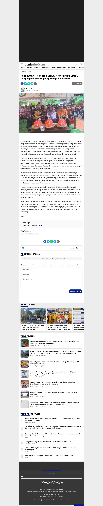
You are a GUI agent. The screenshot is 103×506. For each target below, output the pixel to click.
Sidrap (30, 71)
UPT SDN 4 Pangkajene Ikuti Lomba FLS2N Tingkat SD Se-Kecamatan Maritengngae (50, 449)
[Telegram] (31, 83)
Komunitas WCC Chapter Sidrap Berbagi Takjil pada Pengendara (49, 455)
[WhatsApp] (28, 83)
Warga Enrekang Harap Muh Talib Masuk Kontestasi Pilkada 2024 (49, 442)
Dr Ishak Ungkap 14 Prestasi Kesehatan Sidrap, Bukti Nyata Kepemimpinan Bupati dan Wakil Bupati (53, 373)
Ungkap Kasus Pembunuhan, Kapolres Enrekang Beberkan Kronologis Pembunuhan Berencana (52, 383)
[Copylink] (35, 83)
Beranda (23, 71)
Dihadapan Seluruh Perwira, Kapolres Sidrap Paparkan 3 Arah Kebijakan (53, 393)
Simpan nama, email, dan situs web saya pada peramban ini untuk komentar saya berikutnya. (51, 265)
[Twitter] (25, 83)
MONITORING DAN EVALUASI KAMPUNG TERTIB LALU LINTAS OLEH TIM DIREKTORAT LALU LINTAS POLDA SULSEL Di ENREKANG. (33, 330)
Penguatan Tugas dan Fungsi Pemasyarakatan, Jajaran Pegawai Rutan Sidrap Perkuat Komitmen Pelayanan (54, 403)
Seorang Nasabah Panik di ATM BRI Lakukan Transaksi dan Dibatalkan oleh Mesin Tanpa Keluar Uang (52, 435)
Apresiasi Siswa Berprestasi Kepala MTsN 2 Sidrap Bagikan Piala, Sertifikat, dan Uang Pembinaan (55, 342)
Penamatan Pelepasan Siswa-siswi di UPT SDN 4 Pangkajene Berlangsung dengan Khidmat (30, 234)
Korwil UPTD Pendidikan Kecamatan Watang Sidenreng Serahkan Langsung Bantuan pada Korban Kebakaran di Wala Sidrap (53, 427)
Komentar (78, 83)
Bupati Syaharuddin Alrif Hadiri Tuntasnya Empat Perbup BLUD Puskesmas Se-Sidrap (59, 328)
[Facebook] (22, 83)
